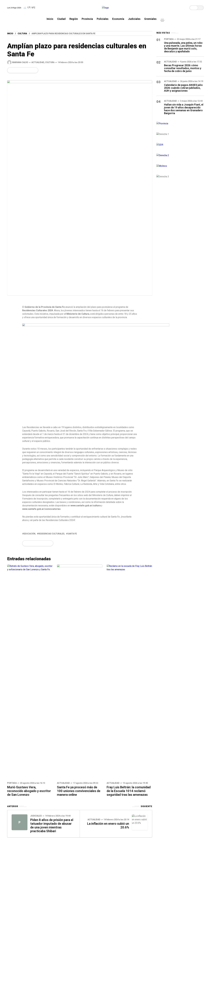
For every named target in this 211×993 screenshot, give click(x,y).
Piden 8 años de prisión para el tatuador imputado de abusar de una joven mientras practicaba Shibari (51, 825)
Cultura (22, 33)
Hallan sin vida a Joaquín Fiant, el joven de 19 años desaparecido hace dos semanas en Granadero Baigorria (183, 109)
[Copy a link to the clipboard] (34, 70)
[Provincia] (180, 123)
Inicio (10, 33)
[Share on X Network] (14, 70)
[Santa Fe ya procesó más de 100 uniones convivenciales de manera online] (79, 671)
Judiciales (36, 816)
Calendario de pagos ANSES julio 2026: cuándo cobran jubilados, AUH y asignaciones (183, 87)
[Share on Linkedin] (24, 70)
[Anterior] (19, 822)
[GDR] (180, 145)
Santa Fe (72, 534)
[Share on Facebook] (10, 70)
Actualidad (37, 62)
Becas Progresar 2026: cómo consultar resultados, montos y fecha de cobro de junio (182, 68)
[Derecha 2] (180, 155)
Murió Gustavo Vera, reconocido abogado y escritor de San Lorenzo (29, 790)
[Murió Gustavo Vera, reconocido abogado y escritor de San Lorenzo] (30, 671)
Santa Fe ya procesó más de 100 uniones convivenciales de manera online (78, 790)
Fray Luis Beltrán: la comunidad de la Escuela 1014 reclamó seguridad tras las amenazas (129, 790)
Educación (29, 534)
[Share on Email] (29, 70)
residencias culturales (51, 534)
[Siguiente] (140, 822)
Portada (12, 783)
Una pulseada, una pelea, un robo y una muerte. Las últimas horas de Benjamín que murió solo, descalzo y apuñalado (183, 47)
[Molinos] (180, 166)
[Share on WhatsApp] (19, 70)
